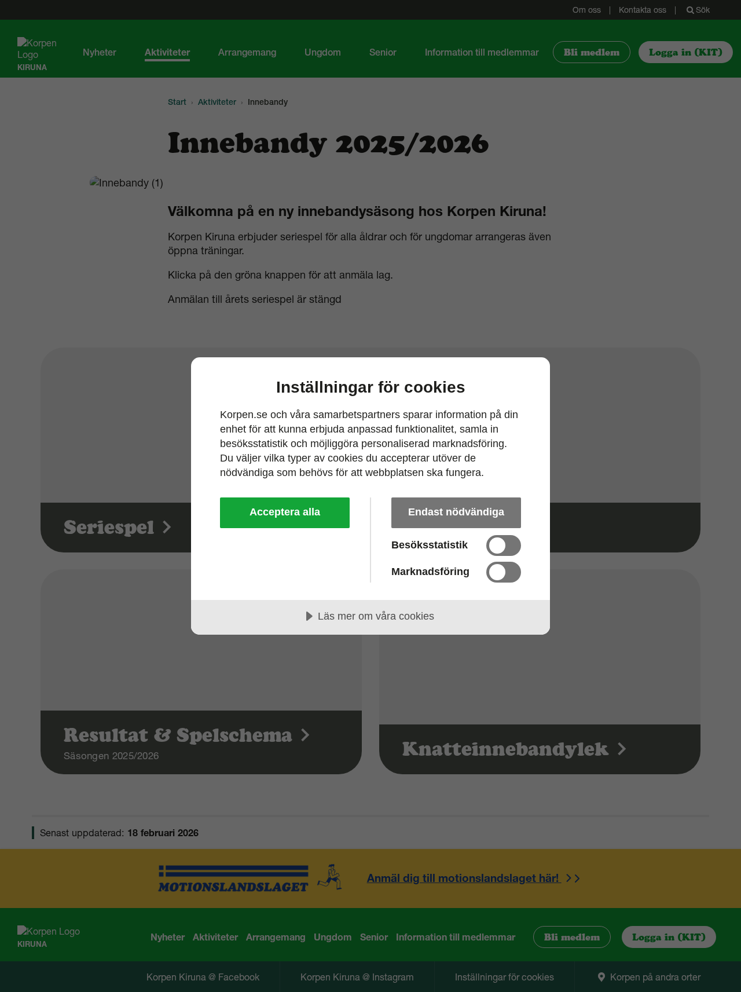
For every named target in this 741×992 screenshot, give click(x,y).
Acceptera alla (285, 512)
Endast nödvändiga (456, 512)
